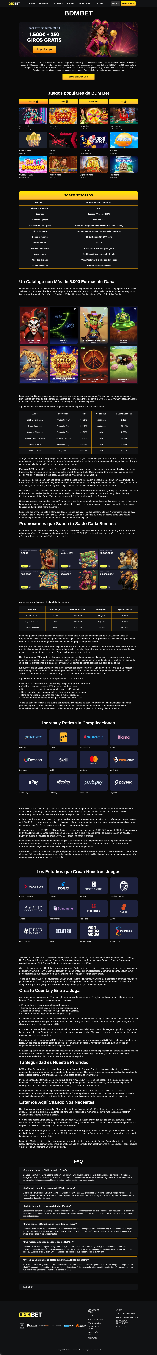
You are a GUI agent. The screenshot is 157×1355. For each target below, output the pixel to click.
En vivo (62, 101)
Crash (91, 101)
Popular (32, 101)
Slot (121, 101)
